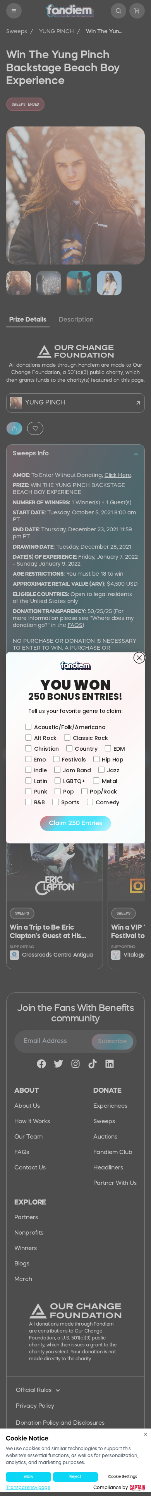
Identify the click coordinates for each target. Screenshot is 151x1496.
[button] (75, 823)
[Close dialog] (139, 658)
